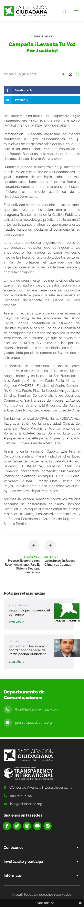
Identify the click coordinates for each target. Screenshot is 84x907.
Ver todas (43, 36)
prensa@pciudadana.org (33, 722)
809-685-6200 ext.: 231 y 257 (36, 709)
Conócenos (13, 847)
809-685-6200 (21, 796)
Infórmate (12, 875)
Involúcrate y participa (23, 861)
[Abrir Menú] (76, 10)
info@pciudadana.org (26, 804)
